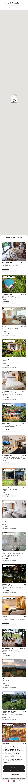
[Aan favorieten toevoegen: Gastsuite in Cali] (24, 469)
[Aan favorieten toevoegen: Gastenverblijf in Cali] (24, 341)
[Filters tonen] (24, 3)
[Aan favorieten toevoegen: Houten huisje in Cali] (24, 276)
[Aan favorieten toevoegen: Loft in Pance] (24, 661)
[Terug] (3, 3)
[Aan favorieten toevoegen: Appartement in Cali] (24, 308)
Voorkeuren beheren (14, 774)
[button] (5, 269)
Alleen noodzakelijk (14, 771)
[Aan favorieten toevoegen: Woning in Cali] (24, 725)
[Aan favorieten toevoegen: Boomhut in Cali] (24, 566)
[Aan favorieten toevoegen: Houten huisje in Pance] (24, 244)
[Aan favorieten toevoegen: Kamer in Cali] (24, 534)
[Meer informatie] (19, 239)
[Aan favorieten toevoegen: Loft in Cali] (24, 598)
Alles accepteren (14, 767)
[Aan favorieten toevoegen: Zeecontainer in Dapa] (24, 630)
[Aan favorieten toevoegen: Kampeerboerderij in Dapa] (24, 693)
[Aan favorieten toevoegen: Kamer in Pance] (24, 405)
